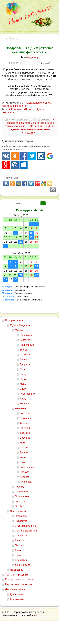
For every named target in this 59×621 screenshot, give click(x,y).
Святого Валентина (26, 530)
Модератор (32, 57)
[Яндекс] (6, 165)
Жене (23, 457)
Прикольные (27, 344)
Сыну (23, 379)
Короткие (25, 339)
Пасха (18, 545)
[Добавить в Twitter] (31, 183)
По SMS (19, 506)
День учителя (22, 564)
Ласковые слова (15, 589)
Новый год (21, 516)
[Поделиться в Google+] (37, 183)
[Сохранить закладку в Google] (43, 183)
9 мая (18, 555)
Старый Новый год (25, 525)
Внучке (24, 462)
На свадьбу (16, 569)
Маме (23, 442)
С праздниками (18, 511)
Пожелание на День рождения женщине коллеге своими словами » (31, 129)
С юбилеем (21, 491)
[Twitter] (32, 156)
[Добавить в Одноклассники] (12, 183)
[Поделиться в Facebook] (24, 183)
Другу (23, 398)
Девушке (25, 432)
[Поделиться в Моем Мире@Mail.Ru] (18, 183)
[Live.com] (24, 165)
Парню (23, 359)
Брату (23, 374)
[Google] (50, 156)
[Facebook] (24, 156)
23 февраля (21, 535)
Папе (23, 369)
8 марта (19, 540)
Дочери (24, 452)
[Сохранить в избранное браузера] (49, 183)
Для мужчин (17, 599)
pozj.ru (39, 615)
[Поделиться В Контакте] (6, 183)
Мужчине (20, 330)
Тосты (23, 349)
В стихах (30, 109)
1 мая (18, 550)
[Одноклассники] (15, 156)
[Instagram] (41, 156)
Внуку (23, 388)
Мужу (23, 383)
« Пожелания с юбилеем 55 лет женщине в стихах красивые (30, 122)
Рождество (21, 520)
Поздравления (14, 320)
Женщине (20, 408)
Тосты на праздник (16, 574)
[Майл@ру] (15, 165)
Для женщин (17, 594)
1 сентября (21, 560)
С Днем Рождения (20, 325)
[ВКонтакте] (6, 156)
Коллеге (24, 403)
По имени (25, 354)
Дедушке (25, 364)
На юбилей (26, 335)
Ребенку (19, 486)
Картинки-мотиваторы (18, 584)
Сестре (24, 447)
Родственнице (28, 467)
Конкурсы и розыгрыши (19, 579)
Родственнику (28, 393)
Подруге (24, 472)
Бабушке (25, 437)
